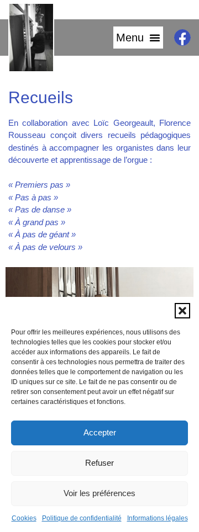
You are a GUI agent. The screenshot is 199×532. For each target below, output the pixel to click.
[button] (182, 310)
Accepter (99, 432)
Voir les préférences (99, 493)
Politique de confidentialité (82, 518)
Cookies (24, 518)
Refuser (99, 462)
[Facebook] (182, 37)
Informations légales (157, 518)
